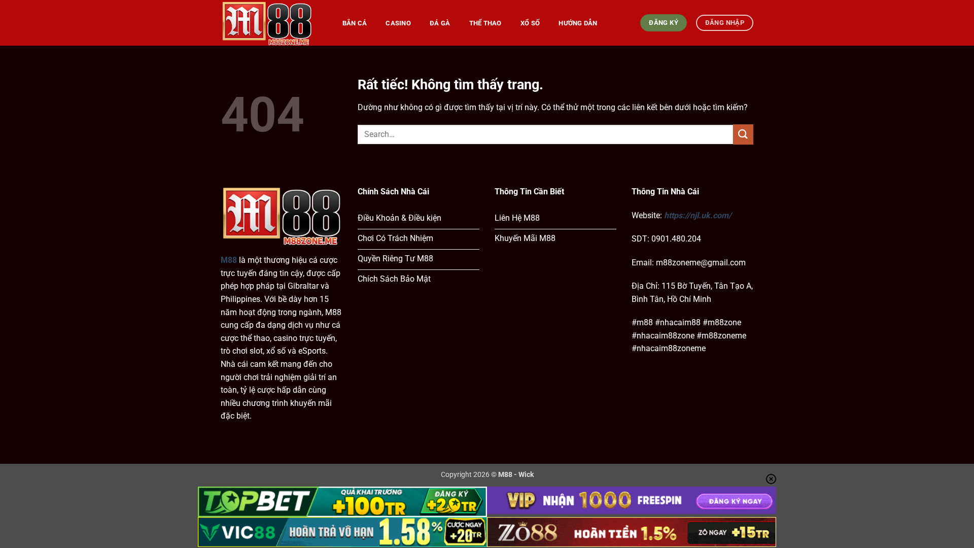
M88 (229, 260)
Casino (398, 23)
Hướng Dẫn (578, 23)
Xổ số (530, 23)
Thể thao (485, 23)
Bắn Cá (354, 23)
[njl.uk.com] (271, 23)
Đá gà (440, 23)
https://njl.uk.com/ (698, 215)
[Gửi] (743, 134)
